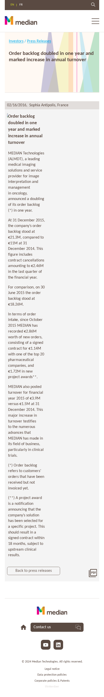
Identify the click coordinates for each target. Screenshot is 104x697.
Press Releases (39, 41)
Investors (16, 41)
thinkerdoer (52, 686)
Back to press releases (33, 571)
